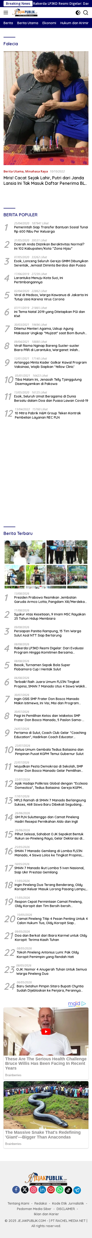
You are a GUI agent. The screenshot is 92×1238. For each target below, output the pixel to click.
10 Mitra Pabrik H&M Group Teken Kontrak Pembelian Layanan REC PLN (48, 415)
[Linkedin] (42, 1190)
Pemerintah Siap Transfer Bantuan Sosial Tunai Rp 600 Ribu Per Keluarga (51, 229)
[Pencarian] (85, 13)
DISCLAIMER (66, 1209)
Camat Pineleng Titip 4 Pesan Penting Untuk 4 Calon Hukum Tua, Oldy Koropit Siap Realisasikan (52, 921)
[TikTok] (68, 1190)
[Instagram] (33, 1190)
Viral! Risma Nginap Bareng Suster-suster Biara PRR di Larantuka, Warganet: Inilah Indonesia (46, 347)
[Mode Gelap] (78, 13)
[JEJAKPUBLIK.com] (24, 13)
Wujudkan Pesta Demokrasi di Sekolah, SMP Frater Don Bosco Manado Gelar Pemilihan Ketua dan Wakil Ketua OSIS (48, 768)
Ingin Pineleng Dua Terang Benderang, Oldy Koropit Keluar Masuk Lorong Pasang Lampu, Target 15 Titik (50, 887)
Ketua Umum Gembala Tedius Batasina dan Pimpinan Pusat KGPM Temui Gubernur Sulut (49, 751)
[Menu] (7, 13)
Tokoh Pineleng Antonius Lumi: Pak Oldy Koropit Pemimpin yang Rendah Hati (48, 954)
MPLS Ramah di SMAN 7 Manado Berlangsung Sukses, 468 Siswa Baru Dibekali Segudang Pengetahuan (50, 802)
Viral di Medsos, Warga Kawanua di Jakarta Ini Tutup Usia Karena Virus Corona (51, 297)
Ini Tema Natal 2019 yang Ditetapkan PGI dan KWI (49, 314)
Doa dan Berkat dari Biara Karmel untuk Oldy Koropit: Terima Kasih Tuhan (51, 937)
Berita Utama (14, 171)
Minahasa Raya (36, 171)
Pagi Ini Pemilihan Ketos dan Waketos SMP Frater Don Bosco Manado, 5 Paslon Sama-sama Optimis (48, 718)
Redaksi (40, 1203)
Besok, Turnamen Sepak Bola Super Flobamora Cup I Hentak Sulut (42, 667)
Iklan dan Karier (46, 1214)
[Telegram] (77, 1190)
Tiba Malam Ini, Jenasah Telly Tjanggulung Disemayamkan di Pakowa (48, 381)
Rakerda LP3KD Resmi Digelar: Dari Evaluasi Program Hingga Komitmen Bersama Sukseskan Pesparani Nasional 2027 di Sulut (49, 650)
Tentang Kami (18, 1203)
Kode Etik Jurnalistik (68, 1203)
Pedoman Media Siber (34, 1209)
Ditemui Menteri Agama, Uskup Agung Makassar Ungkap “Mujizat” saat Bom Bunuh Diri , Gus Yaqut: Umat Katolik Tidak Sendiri (49, 330)
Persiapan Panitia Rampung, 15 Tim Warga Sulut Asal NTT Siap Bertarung (47, 633)
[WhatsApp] (59, 1190)
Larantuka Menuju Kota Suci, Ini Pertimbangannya (38, 280)
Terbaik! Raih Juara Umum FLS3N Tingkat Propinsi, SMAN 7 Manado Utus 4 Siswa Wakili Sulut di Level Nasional (49, 684)
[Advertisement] (46, 474)
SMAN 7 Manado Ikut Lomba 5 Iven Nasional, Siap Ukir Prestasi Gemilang (49, 870)
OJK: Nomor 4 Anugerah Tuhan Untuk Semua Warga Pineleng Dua (51, 971)
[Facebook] (16, 1190)
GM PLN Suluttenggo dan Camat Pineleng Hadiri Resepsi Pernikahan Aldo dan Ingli (47, 819)
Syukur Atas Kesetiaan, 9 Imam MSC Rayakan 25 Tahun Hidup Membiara (50, 616)
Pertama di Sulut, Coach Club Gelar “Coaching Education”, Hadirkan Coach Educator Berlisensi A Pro (50, 735)
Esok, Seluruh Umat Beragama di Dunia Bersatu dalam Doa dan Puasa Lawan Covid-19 (51, 398)
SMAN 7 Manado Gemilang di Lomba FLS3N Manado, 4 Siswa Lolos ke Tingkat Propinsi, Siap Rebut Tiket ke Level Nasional (48, 853)
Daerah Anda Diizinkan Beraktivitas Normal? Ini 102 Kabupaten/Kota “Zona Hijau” (49, 246)
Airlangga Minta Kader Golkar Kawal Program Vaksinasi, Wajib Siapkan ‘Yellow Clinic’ (50, 364)
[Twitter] (25, 1190)
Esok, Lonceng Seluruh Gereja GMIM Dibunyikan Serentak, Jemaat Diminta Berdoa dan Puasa (51, 263)
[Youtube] (51, 1190)
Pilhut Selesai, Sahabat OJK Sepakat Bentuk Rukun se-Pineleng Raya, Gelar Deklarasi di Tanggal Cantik (49, 836)
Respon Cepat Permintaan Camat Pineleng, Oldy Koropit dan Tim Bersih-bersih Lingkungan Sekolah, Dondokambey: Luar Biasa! (48, 903)
